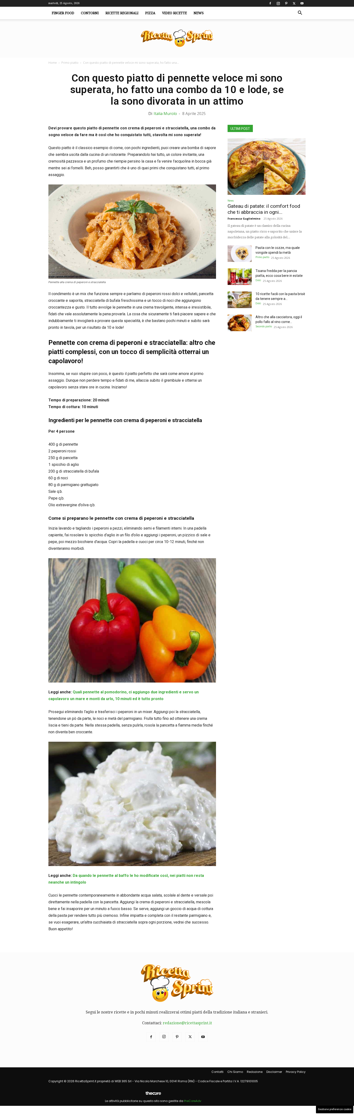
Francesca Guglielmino (244, 218)
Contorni (90, 13)
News (199, 13)
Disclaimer (274, 1072)
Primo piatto (70, 63)
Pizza (150, 13)
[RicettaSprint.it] (177, 39)
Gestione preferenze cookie (334, 1109)
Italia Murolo (165, 113)
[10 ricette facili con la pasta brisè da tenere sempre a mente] (240, 299)
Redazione (254, 1072)
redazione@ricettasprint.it (187, 1023)
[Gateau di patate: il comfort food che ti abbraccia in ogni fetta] (267, 166)
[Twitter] (294, 3)
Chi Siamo (235, 1072)
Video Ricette (174, 13)
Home (52, 63)
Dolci (258, 280)
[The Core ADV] (153, 1095)
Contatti (217, 1072)
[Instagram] (278, 3)
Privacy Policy (296, 1072)
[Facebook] (270, 3)
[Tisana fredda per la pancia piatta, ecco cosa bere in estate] (240, 276)
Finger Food (63, 13)
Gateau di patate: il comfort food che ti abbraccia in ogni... (264, 209)
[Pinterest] (286, 3)
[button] (300, 13)
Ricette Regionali (121, 13)
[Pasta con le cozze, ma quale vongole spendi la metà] (240, 253)
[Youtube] (302, 3)
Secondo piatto (264, 326)
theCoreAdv (192, 1101)
